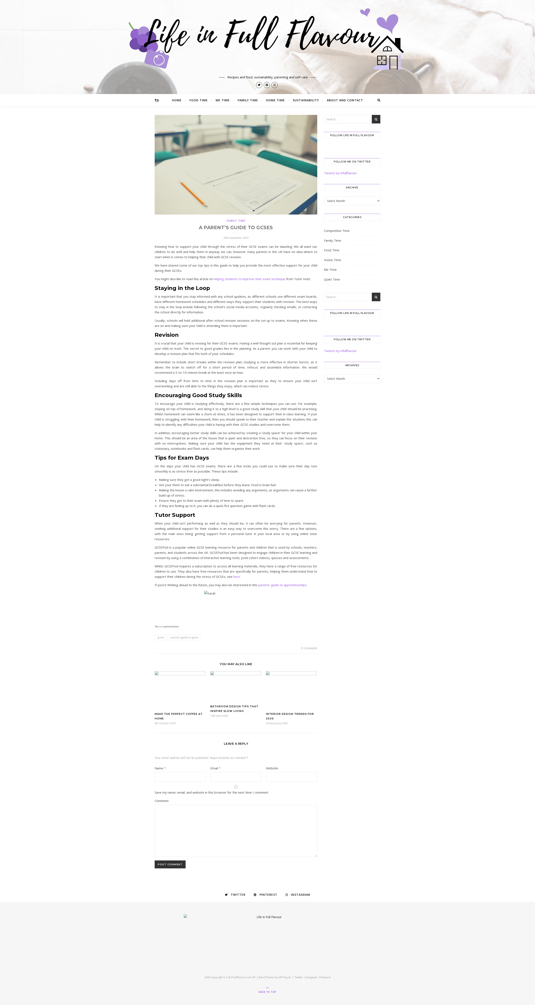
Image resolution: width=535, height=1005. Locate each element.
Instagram (311, 977)
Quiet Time (332, 279)
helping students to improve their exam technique (249, 279)
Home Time (275, 100)
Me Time (223, 100)
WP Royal (284, 977)
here (236, 576)
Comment (162, 801)
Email (215, 768)
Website (272, 768)
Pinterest (325, 977)
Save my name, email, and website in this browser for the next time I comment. (212, 792)
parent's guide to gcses (184, 637)
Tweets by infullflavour (340, 173)
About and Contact (345, 100)
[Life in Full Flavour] (267, 39)
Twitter (298, 977)
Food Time (199, 100)
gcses (160, 637)
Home (177, 100)
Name (160, 768)
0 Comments (309, 648)
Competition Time (337, 231)
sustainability (306, 100)
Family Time (248, 100)
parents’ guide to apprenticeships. (282, 585)
